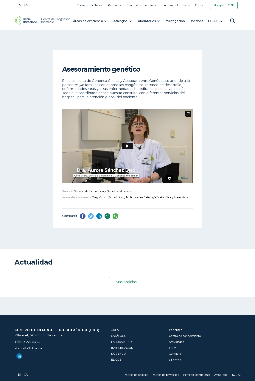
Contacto (201, 5)
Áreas (115, 330)
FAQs (172, 348)
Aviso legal (221, 375)
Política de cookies (136, 375)
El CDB (213, 21)
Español (19, 5)
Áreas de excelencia (88, 21)
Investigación (174, 21)
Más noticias (126, 282)
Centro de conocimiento (142, 5)
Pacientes (114, 5)
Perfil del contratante (197, 375)
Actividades (176, 342)
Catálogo (118, 336)
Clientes (175, 360)
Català (26, 5)
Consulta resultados (89, 5)
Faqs (186, 5)
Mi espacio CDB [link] (223, 5)
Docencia (196, 21)
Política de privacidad (165, 375)
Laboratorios (146, 21)
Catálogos (120, 21)
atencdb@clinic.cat (29, 348)
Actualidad (171, 5)
